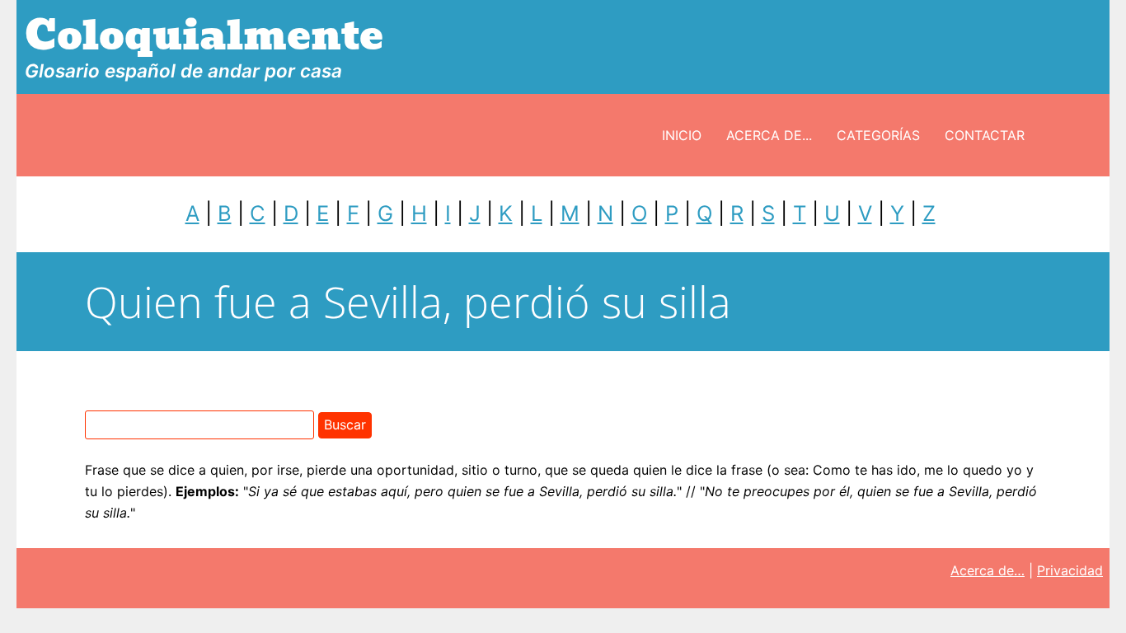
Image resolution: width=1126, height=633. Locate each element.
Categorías (878, 135)
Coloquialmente (204, 36)
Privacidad (1070, 570)
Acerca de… (987, 570)
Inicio (681, 135)
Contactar (985, 135)
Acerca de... (769, 135)
